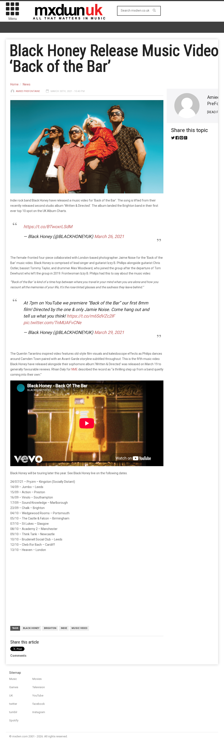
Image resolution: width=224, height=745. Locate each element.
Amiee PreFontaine (28, 91)
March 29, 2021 (109, 332)
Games (13, 687)
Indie (64, 628)
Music (13, 679)
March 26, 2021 (109, 236)
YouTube (37, 695)
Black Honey (31, 628)
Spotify (13, 720)
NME (74, 369)
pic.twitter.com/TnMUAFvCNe (52, 322)
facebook (38, 703)
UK (11, 695)
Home (14, 84)
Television (38, 687)
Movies (37, 679)
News (26, 84)
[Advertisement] (86, 589)
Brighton (50, 628)
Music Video (79, 628)
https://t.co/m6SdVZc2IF (91, 316)
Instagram (38, 712)
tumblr (13, 712)
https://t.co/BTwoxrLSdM (47, 226)
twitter (13, 703)
